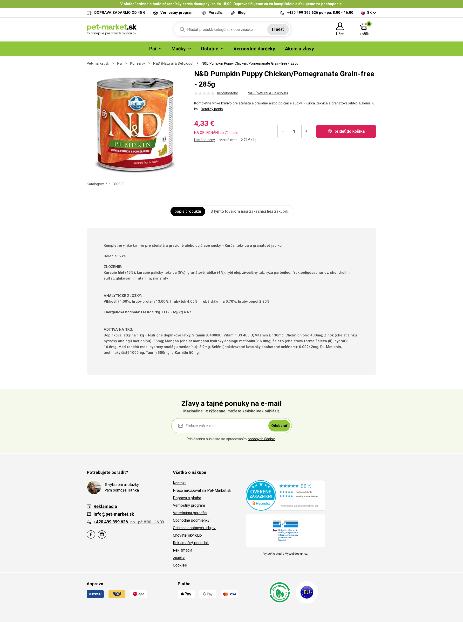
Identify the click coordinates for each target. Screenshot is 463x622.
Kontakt (179, 483)
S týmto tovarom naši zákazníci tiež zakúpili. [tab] (250, 211)
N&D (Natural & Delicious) (173, 63)
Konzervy (137, 63)
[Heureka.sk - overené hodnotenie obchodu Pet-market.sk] (285, 495)
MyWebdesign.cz (296, 553)
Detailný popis (212, 109)
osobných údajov (261, 439)
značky (179, 557)
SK (369, 12)
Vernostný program (189, 505)
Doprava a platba (187, 498)
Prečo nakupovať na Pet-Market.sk (202, 490)
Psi (119, 63)
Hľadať (278, 29)
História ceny (204, 140)
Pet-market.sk (98, 63)
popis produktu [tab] (188, 211)
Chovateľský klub (187, 535)
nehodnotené (227, 93)
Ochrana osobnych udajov (194, 528)
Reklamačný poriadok (191, 542)
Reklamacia (182, 550)
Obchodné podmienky (191, 520)
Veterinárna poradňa (190, 513)
